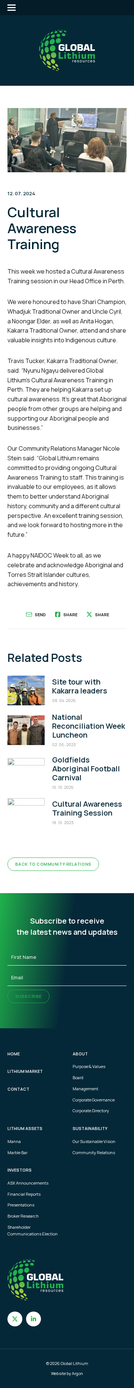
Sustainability (90, 1128)
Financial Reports (24, 1194)
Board (78, 1077)
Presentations (20, 1205)
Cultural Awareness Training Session (87, 808)
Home (13, 1053)
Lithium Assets (24, 1128)
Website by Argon (67, 1373)
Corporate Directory (91, 1110)
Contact (18, 1089)
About (80, 1053)
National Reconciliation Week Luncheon (88, 726)
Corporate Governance (94, 1100)
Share (70, 614)
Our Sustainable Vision (94, 1141)
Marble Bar (17, 1152)
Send (40, 614)
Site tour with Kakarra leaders (79, 686)
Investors (19, 1170)
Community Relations (94, 1152)
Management (85, 1088)
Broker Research (23, 1216)
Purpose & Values (89, 1066)
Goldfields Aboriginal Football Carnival (86, 769)
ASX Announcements (27, 1183)
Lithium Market (25, 1071)
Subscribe (28, 996)
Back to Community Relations (53, 864)
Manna (14, 1141)
